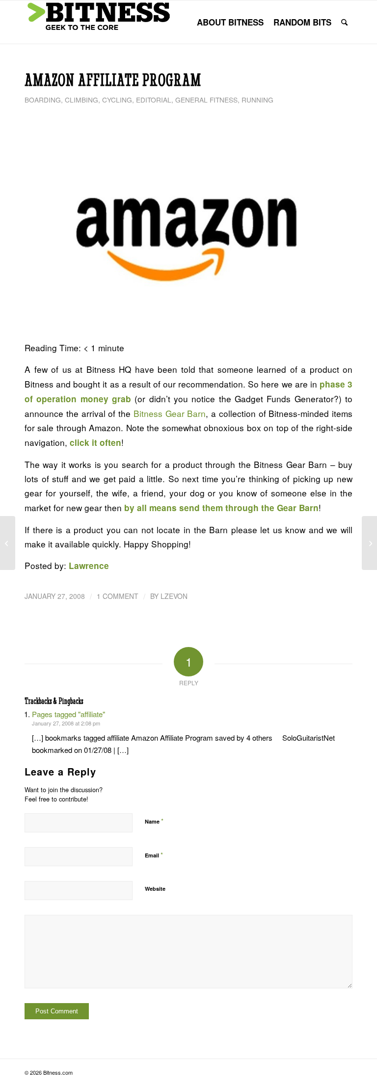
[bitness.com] (98, 22)
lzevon (174, 596)
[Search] (344, 22)
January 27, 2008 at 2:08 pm (66, 723)
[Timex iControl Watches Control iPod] (7, 543)
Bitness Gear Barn (170, 413)
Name (154, 821)
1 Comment (117, 596)
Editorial (153, 99)
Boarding (43, 99)
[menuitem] (230, 22)
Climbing (81, 99)
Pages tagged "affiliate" (68, 714)
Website (155, 888)
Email (154, 854)
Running (257, 99)
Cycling (117, 99)
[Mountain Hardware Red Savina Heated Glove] (369, 543)
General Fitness (206, 99)
